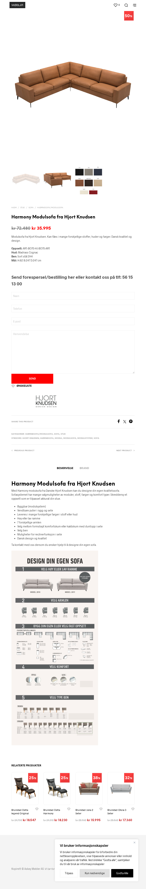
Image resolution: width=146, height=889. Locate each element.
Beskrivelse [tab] (65, 468)
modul (58, 438)
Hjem (14, 208)
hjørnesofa (47, 438)
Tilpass (69, 873)
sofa (96, 438)
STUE (22, 208)
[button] (116, 5)
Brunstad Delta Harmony (51, 811)
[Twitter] (126, 422)
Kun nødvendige (95, 873)
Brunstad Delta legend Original (20, 811)
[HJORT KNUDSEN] (46, 401)
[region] (96, 860)
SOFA (31, 208)
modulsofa (69, 438)
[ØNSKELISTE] (37, 808)
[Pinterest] (132, 422)
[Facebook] (120, 422)
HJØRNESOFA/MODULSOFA (50, 208)
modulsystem (85, 438)
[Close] (134, 842)
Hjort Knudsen (30, 438)
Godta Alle (122, 873)
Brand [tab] (84, 468)
